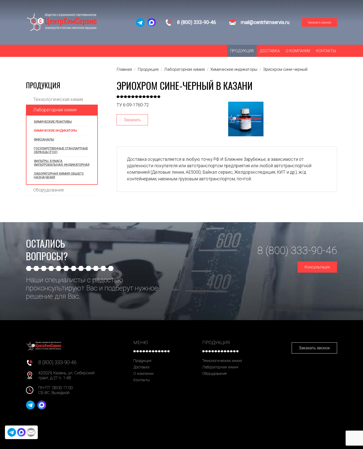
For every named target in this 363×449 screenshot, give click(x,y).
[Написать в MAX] (151, 22)
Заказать (132, 120)
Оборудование (48, 189)
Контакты (326, 50)
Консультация (317, 267)
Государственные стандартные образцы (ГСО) (61, 150)
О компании (298, 50)
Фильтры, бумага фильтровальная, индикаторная (61, 162)
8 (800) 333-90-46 (196, 22)
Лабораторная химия (55, 109)
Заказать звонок (319, 22)
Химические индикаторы (55, 130)
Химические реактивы (53, 121)
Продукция (242, 50)
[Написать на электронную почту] (31, 432)
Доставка (270, 50)
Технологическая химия (58, 99)
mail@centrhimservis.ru (265, 22)
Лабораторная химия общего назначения (59, 175)
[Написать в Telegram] (140, 22)
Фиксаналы (44, 139)
